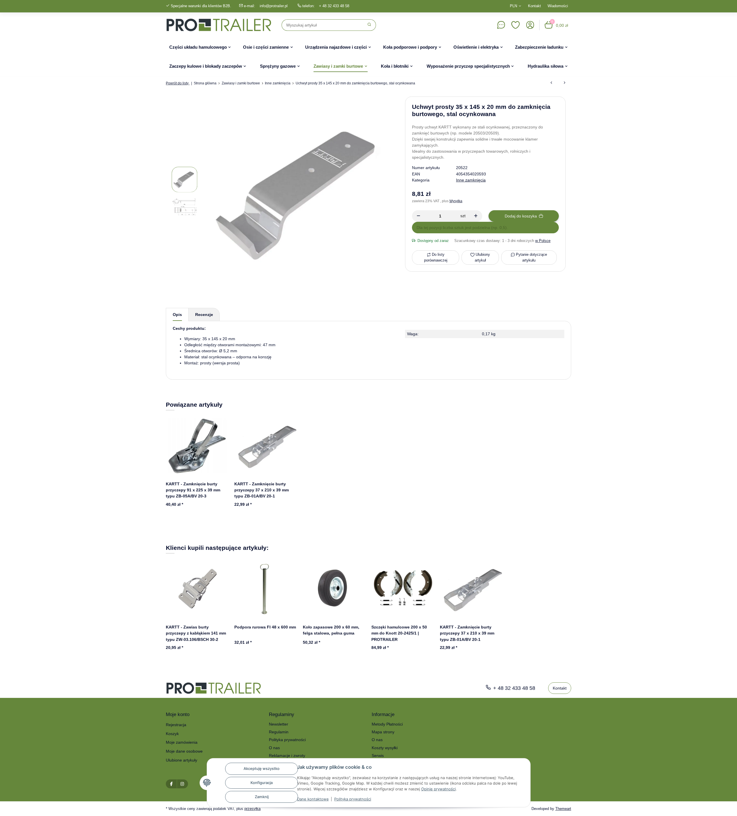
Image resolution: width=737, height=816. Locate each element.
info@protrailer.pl (274, 6)
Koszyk (172, 733)
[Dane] (501, 25)
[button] (515, 25)
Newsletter (278, 724)
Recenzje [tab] (204, 314)
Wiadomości (558, 6)
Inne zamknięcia (471, 180)
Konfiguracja (261, 782)
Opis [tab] (177, 314)
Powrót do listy (177, 83)
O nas (274, 747)
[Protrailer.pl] (219, 25)
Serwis (378, 755)
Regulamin (278, 732)
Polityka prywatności (352, 799)
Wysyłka (455, 201)
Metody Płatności (387, 724)
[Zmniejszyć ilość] (418, 216)
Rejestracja (176, 724)
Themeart (563, 808)
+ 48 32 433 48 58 (334, 6)
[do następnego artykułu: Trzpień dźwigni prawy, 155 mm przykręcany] (564, 83)
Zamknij (262, 796)
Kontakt (534, 6)
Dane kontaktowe (313, 799)
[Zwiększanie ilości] (476, 216)
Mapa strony (383, 732)
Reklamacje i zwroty (287, 755)
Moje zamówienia (181, 742)
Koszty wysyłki (385, 747)
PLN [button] (513, 6)
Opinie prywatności (438, 789)
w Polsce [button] (542, 240)
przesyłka (252, 808)
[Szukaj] (369, 25)
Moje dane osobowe (184, 751)
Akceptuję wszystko (262, 768)
